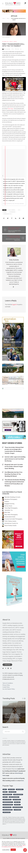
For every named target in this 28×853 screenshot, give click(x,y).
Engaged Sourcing (9, 503)
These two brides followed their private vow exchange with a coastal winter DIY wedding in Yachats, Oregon (14, 450)
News (8, 18)
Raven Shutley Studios (11, 525)
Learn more (7, 664)
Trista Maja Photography (11, 508)
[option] (14, 712)
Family (11, 41)
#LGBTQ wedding (7, 799)
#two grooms (7, 812)
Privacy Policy (6, 685)
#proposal (17, 804)
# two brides (17, 809)
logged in (14, 304)
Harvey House (8, 506)
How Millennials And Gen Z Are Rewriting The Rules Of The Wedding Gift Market (13, 474)
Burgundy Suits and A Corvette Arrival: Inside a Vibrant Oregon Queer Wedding (14, 466)
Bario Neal (7, 512)
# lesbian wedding (7, 794)
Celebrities (5, 41)
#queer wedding (7, 807)
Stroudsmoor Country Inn (11, 523)
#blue (5, 789)
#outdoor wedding (8, 804)
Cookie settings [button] (6, 849)
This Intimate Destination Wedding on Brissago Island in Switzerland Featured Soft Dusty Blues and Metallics (15, 482)
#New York (17, 802)
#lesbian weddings (18, 794)
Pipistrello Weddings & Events (12, 497)
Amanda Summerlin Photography (13, 519)
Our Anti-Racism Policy (9, 689)
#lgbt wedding (16, 799)
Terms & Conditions (8, 683)
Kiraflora (7, 501)
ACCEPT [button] (13, 849)
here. (22, 780)
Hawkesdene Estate (10, 516)
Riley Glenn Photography (11, 514)
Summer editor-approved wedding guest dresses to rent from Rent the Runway (15, 459)
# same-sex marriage (17, 807)
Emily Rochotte (7, 49)
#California (11, 789)
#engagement (20, 789)
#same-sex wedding (8, 809)
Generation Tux (9, 510)
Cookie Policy (6, 687)
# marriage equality (8, 802)
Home (4, 18)
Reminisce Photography (11, 499)
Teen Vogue (10, 108)
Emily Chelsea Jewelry (10, 521)
